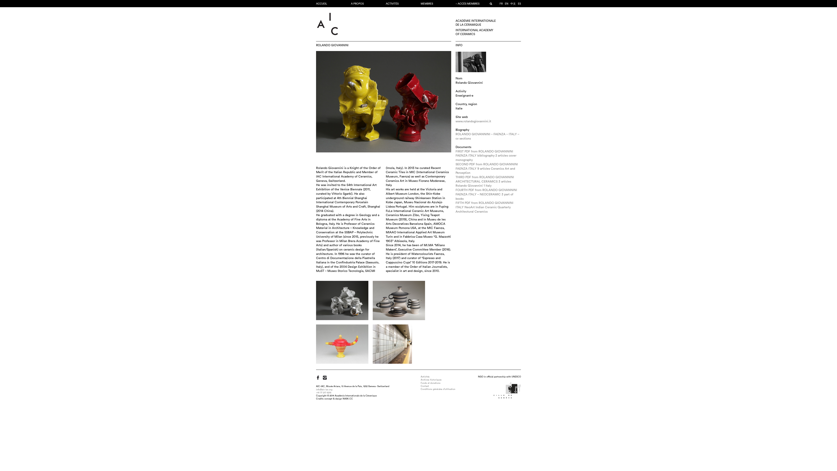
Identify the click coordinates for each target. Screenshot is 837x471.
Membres (427, 3)
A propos (357, 3)
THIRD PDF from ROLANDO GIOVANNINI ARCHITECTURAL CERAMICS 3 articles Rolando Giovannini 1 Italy (485, 181)
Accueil (321, 3)
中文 (513, 3)
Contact (425, 386)
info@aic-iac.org (324, 390)
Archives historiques (431, 380)
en (506, 3)
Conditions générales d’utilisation (438, 389)
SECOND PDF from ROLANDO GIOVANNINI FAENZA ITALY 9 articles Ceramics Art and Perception (487, 168)
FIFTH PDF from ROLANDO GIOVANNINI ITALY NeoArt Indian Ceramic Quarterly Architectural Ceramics (484, 207)
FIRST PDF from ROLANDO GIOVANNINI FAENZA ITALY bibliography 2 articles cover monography (486, 156)
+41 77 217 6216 (323, 393)
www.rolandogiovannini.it (473, 121)
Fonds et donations (431, 383)
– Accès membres (468, 3)
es (519, 3)
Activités (392, 3)
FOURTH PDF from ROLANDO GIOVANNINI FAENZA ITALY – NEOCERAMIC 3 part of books (486, 194)
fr (501, 3)
